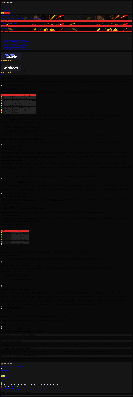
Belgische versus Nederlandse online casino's (15, 47)
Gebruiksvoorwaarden (46, 389)
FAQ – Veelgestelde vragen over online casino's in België (18, 49)
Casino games (7, 7)
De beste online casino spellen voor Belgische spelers (17, 41)
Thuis (5, 6)
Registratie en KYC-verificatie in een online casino (16, 45)
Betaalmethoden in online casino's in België (14, 44)
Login (2, 13)
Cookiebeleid (55, 389)
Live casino (6, 9)
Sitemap (66, 389)
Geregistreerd (7, 13)
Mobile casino (7, 10)
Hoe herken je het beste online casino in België (15, 40)
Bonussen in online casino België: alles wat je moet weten (18, 42)
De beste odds (7, 48)
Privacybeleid (27, 389)
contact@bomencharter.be (9, 388)
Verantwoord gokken (36, 389)
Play (2, 62)
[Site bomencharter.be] (7, 3)
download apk (7, 395)
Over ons (61, 389)
